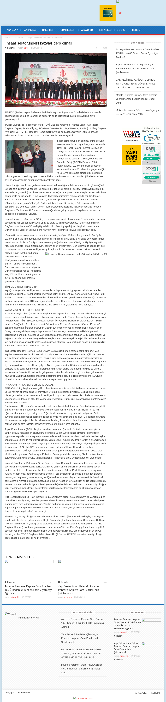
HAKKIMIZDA (28, 32)
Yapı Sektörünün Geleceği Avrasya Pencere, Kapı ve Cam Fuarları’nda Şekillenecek (78, 589)
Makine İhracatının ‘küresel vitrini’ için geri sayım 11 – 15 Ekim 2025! (138, 112)
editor (26, 48)
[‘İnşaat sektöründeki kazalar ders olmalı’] (56, 79)
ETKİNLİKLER (105, 30)
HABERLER (46, 32)
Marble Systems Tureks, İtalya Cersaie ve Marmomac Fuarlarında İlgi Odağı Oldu (136, 99)
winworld (15, 597)
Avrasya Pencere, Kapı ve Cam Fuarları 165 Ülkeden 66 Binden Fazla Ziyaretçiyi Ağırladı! (28, 589)
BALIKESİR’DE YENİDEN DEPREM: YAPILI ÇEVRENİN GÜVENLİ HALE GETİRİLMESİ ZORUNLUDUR (136, 83)
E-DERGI (120, 32)
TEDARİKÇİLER (65, 32)
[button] (158, 30)
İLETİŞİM (136, 30)
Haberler (19, 38)
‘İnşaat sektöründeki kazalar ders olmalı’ (39, 43)
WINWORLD (86, 32)
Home (7, 38)
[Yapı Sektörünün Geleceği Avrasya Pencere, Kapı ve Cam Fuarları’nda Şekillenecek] (82, 569)
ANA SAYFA (12, 30)
